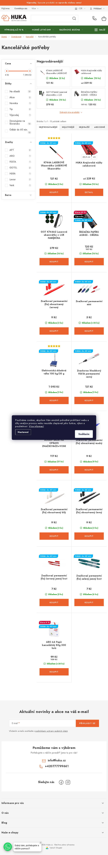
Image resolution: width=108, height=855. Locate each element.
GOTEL (20, 167)
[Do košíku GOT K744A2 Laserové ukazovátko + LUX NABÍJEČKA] (54, 261)
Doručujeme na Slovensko (20, 122)
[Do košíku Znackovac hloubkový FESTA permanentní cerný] (89, 400)
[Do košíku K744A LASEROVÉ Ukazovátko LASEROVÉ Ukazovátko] (54, 192)
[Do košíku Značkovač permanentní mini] (89, 331)
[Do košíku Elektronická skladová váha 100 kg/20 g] (54, 400)
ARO (20, 155)
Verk (20, 185)
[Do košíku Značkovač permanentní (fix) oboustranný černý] (89, 536)
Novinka (20, 103)
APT (20, 150)
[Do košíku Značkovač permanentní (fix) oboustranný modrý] (89, 469)
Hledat (74, 18)
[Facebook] (61, 782)
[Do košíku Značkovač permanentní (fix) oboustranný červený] (54, 331)
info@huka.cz (57, 760)
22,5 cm (86, 157)
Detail (89, 192)
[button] (8, 847)
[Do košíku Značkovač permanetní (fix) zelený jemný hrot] (89, 602)
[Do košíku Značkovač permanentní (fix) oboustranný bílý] (54, 536)
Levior (20, 179)
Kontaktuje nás (21, 8)
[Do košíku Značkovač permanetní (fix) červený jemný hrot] (54, 602)
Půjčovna (6, 8)
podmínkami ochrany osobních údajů (51, 731)
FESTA (20, 161)
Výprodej (20, 115)
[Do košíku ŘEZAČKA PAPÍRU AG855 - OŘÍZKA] (89, 261)
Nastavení (23, 432)
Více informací (36, 426)
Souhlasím (83, 434)
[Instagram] (68, 782)
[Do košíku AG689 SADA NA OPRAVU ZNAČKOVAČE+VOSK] (54, 469)
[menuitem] (15, 30)
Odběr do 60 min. (20, 131)
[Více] (100, 30)
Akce (20, 97)
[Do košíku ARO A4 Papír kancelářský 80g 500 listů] (54, 671)
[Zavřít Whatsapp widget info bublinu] (40, 842)
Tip (20, 109)
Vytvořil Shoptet (56, 848)
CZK (80, 8)
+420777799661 (95, 18)
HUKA (20, 173)
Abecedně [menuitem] (99, 127)
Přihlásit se (87, 723)
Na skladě (20, 91)
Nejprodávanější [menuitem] (48, 127)
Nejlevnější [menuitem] (68, 127)
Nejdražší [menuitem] (84, 127)
